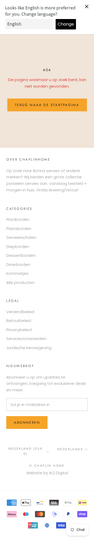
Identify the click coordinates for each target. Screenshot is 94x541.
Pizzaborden (18, 219)
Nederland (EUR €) (25, 451)
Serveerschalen (21, 237)
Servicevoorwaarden (26, 338)
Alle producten (20, 282)
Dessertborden (21, 255)
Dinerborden (18, 264)
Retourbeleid (18, 320)
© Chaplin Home (47, 465)
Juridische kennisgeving (28, 347)
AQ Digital (58, 473)
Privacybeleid (19, 329)
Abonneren (27, 422)
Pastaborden (18, 228)
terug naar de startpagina (47, 104)
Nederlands (70, 449)
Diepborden (17, 246)
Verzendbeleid (20, 311)
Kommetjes (17, 273)
